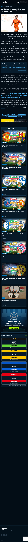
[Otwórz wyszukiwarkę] (26, 2)
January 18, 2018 (22, 69)
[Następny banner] (26, 321)
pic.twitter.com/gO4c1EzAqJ (19, 67)
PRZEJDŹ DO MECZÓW (14, 328)
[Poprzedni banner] (2, 321)
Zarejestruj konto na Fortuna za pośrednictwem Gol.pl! (14, 115)
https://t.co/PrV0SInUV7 (7, 67)
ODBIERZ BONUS (14, 345)
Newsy (2, 6)
